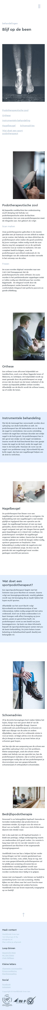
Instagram (6, 987)
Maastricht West (9, 953)
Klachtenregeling (9, 974)
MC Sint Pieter (8, 955)
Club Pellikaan (8, 958)
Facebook (6, 984)
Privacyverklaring (9, 971)
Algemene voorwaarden (12, 969)
